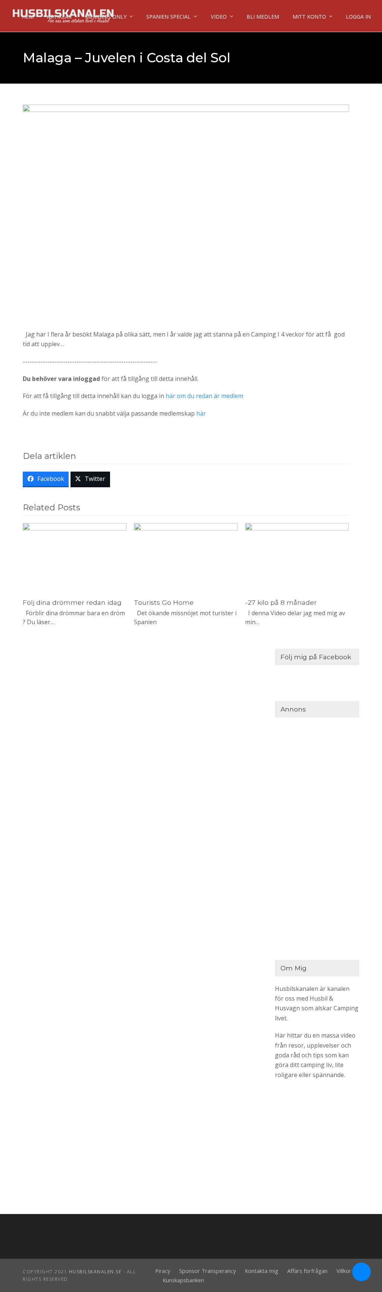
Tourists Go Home (164, 602)
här (201, 413)
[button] (46, 479)
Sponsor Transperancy (207, 1270)
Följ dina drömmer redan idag (72, 602)
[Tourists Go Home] (186, 557)
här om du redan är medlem (204, 396)
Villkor (343, 1270)
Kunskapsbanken (183, 1280)
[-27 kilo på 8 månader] (297, 557)
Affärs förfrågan (307, 1270)
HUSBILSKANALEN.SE (95, 1271)
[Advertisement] (317, 837)
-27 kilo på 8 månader (281, 602)
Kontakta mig (261, 1270)
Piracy (162, 1270)
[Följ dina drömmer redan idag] (74, 557)
